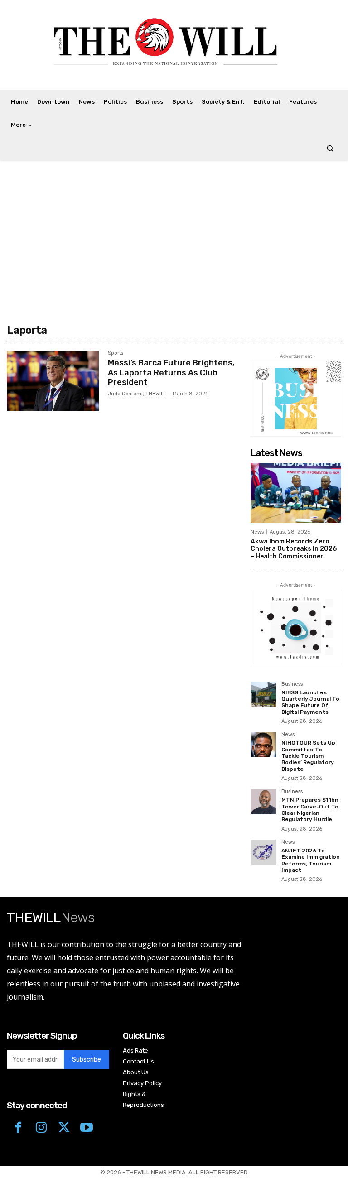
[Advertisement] (174, 244)
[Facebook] (18, 1127)
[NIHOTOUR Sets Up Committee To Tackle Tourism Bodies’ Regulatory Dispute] (263, 744)
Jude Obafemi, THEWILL (137, 394)
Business (292, 684)
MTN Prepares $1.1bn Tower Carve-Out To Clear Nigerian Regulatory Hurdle (309, 809)
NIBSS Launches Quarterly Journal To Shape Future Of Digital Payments (310, 702)
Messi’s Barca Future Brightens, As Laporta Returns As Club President (171, 372)
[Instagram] (40, 1127)
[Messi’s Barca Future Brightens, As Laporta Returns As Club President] (53, 381)
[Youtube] (86, 1127)
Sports (115, 353)
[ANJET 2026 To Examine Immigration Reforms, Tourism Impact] (263, 852)
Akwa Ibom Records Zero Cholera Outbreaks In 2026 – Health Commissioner (294, 549)
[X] (64, 1127)
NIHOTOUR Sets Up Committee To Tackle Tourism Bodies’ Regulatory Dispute (308, 756)
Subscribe (86, 1059)
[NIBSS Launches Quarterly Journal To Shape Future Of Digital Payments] (263, 694)
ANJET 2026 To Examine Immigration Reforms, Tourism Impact (310, 860)
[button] (330, 148)
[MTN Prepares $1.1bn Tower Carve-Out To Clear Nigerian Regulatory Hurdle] (263, 801)
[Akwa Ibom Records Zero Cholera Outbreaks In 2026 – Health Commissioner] (296, 493)
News (257, 531)
